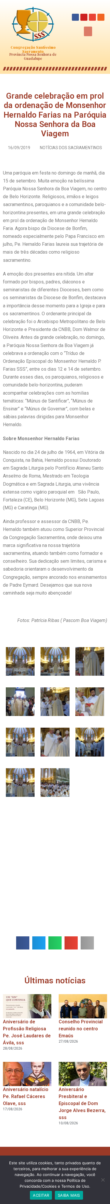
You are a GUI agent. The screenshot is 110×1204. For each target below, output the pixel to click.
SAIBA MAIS (69, 1195)
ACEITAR (41, 1195)
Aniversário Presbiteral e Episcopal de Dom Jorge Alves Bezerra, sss (82, 1103)
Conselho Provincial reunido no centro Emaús (81, 1029)
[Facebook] (75, 17)
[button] (88, 31)
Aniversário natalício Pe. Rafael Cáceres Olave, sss (25, 1096)
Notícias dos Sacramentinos (71, 147)
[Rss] (100, 17)
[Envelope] (92, 17)
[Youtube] (83, 17)
